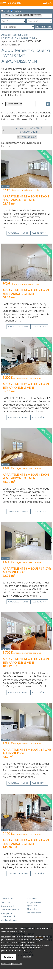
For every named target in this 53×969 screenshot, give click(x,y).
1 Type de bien (27, 137)
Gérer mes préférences (11, 963)
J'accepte (8, 957)
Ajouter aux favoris (18, 233)
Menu (49, 3)
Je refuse (27, 957)
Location (17, 11)
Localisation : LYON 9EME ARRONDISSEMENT (28, 130)
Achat (6, 11)
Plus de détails (39, 233)
